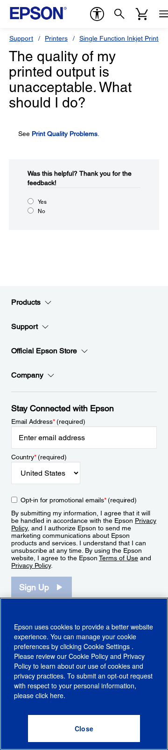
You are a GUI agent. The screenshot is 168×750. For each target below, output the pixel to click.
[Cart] (141, 14)
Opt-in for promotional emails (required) (79, 500)
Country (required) (39, 457)
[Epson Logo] (38, 13)
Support (21, 38)
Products (26, 302)
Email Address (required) (48, 421)
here (56, 695)
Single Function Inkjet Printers (123, 38)
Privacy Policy (31, 565)
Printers (56, 38)
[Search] (119, 14)
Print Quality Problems (65, 133)
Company (27, 375)
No (41, 211)
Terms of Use (118, 558)
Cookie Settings (108, 646)
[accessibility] (97, 14)
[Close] (84, 728)
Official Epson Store (44, 350)
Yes (42, 202)
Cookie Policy (88, 656)
